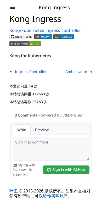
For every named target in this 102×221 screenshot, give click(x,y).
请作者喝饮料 (55, 195)
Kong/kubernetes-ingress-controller (45, 30)
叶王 (13, 191)
